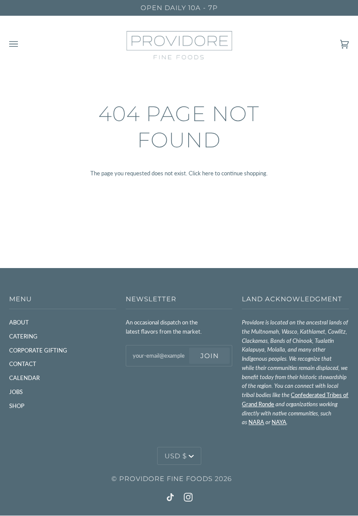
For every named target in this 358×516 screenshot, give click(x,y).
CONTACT (22, 363)
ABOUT (19, 322)
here (207, 173)
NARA (256, 421)
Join (209, 356)
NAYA (279, 421)
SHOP (16, 405)
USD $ (176, 456)
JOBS (16, 391)
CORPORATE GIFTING (38, 350)
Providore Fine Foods (166, 478)
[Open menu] (22, 44)
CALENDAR (24, 377)
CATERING (23, 336)
